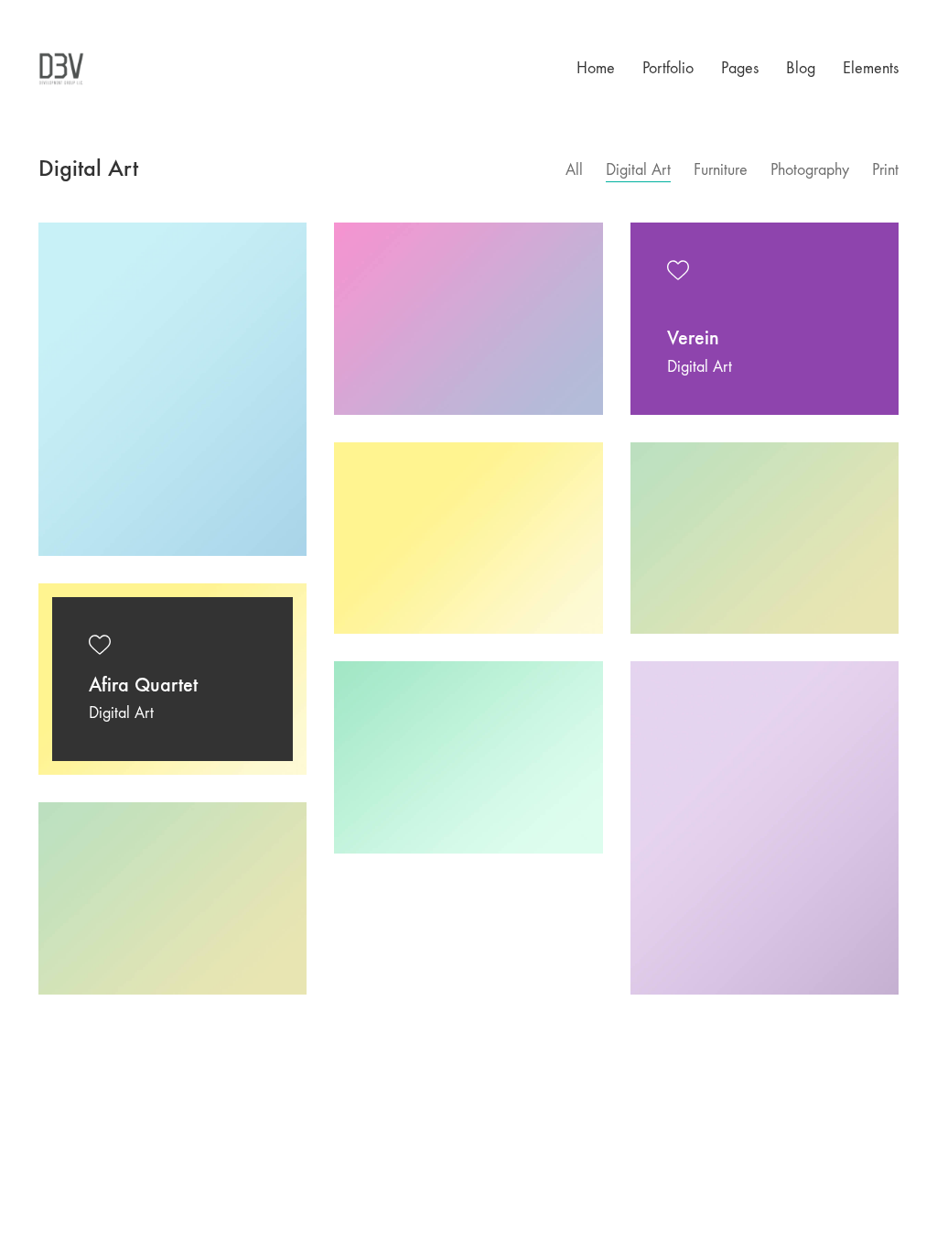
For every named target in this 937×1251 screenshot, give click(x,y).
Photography (809, 169)
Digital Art (638, 169)
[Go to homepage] (61, 69)
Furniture (721, 169)
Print (885, 169)
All (574, 169)
